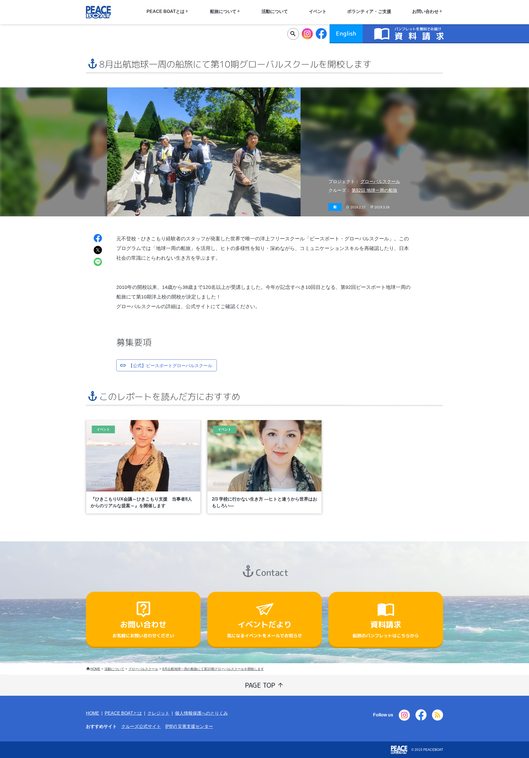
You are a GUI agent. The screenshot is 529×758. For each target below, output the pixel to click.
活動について (274, 11)
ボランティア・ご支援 (369, 11)
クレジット (158, 713)
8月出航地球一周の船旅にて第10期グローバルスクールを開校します (213, 669)
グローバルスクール (380, 181)
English (346, 33)
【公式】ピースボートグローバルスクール (170, 365)
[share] (98, 239)
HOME (95, 669)
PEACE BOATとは (123, 713)
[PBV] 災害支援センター (189, 726)
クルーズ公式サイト (141, 726)
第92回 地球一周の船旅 (374, 190)
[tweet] (98, 251)
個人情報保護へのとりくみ (201, 713)
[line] (98, 262)
